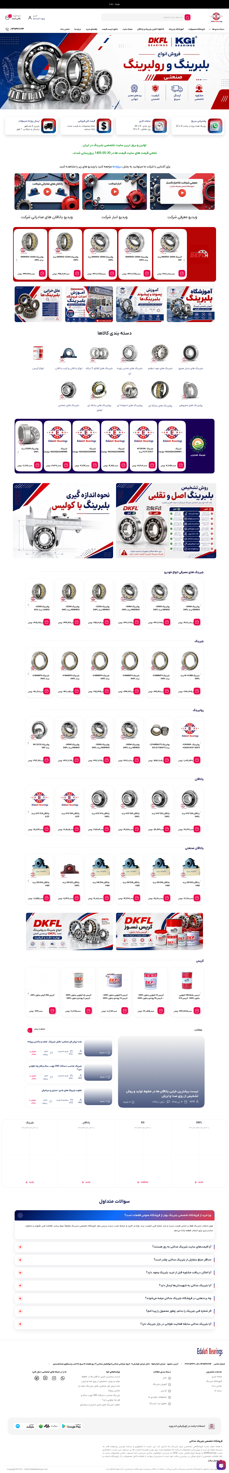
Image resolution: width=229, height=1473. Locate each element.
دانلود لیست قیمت (110, 29)
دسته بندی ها (218, 29)
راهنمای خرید (91, 29)
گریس (164, 1390)
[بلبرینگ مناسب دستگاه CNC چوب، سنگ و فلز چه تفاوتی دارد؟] (98, 1072)
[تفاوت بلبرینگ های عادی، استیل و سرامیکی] (98, 1096)
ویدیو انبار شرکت (114, 217)
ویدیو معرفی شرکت (182, 217)
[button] (116, 106)
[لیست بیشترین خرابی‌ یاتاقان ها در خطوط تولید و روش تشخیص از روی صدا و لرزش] (161, 1072)
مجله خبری (217, 1376)
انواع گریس (38, 368)
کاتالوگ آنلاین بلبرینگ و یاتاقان (150, 29)
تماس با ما (65, 29)
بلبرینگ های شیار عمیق (191, 368)
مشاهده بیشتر (39, 1029)
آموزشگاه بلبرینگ (176, 29)
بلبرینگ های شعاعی (68, 405)
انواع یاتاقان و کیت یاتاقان (68, 368)
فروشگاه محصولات (196, 29)
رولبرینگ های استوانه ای (130, 405)
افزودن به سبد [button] (182, 273)
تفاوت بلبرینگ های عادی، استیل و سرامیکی (62, 1090)
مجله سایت (127, 29)
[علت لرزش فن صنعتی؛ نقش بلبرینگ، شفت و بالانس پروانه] (98, 1047)
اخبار (165, 1377)
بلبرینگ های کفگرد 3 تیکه (99, 368)
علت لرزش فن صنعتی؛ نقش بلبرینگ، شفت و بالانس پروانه (54, 1041)
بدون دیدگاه (45, 1053)
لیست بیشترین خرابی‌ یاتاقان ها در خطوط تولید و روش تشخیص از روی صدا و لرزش (162, 1093)
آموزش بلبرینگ (160, 1384)
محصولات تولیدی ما (157, 1397)
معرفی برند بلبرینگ (158, 1403)
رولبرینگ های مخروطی (191, 405)
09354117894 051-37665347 (198, 1364)
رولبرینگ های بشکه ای (160, 405)
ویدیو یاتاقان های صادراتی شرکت (47, 217)
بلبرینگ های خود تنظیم (160, 368)
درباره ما (77, 29)
